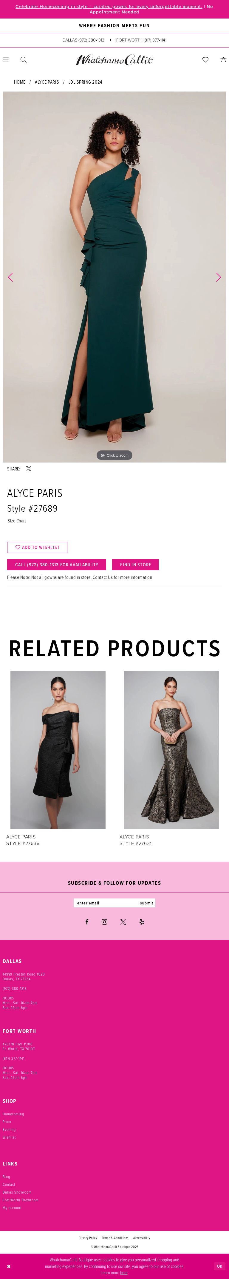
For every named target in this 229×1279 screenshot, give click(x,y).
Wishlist (9, 1137)
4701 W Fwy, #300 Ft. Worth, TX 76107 (19, 1046)
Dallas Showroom (17, 1192)
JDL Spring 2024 (85, 82)
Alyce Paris (47, 82)
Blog (6, 1176)
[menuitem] (24, 60)
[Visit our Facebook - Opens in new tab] (87, 922)
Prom (7, 1121)
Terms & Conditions (115, 1237)
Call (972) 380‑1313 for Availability (56, 564)
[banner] (114, 59)
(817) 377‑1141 (14, 1058)
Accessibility (141, 1237)
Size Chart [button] (17, 520)
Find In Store (135, 564)
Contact (9, 1184)
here (124, 1272)
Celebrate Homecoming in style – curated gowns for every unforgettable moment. (109, 6)
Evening (9, 1129)
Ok (219, 1266)
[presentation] (58, 750)
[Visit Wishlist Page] (205, 60)
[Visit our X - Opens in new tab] (123, 922)
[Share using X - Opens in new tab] (28, 468)
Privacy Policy (88, 1237)
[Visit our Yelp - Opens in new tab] (141, 922)
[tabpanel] (114, 277)
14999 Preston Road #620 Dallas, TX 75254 (24, 976)
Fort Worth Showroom (21, 1200)
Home (20, 82)
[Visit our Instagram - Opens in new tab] (104, 921)
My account (12, 1207)
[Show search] (24, 60)
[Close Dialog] (9, 1266)
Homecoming (13, 1114)
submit (146, 903)
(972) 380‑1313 (15, 988)
